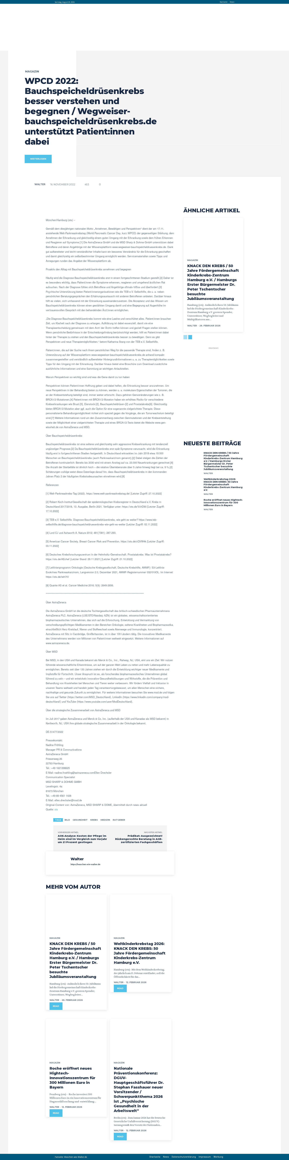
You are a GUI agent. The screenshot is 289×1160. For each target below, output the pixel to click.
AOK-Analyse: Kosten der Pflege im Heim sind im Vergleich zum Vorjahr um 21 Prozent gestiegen (82, 839)
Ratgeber (119, 820)
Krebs (94, 820)
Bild (67, 820)
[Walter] (29, 184)
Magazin (32, 71)
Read (56, 1006)
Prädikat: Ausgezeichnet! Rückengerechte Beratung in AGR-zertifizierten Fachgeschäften (138, 839)
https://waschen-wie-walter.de (85, 864)
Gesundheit (80, 820)
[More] (141, 210)
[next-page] (190, 337)
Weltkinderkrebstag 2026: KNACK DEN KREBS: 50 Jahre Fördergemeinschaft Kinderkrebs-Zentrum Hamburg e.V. (139, 953)
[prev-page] (185, 337)
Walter (39, 184)
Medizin (105, 820)
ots (56, 809)
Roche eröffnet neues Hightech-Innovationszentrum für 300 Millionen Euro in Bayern (72, 1077)
